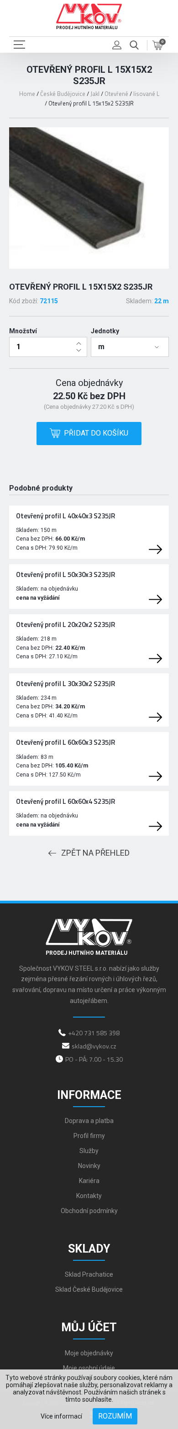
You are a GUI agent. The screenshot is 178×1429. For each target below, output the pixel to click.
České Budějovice (62, 93)
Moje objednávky (89, 1353)
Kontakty (89, 1195)
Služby (89, 1150)
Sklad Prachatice (89, 1274)
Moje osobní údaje (89, 1368)
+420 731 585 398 (94, 1033)
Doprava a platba (89, 1120)
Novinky (89, 1165)
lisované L (146, 93)
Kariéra (89, 1180)
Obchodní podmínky (89, 1210)
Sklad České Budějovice (89, 1289)
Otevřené (116, 93)
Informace (89, 1095)
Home (27, 93)
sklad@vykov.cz (94, 1046)
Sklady (89, 1248)
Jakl (94, 93)
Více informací (61, 1416)
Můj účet (89, 1327)
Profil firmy (89, 1135)
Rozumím (115, 1416)
